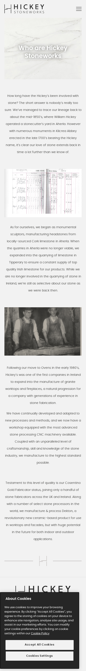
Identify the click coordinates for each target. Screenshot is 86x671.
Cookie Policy (40, 633)
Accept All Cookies (39, 644)
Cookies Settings (39, 656)
